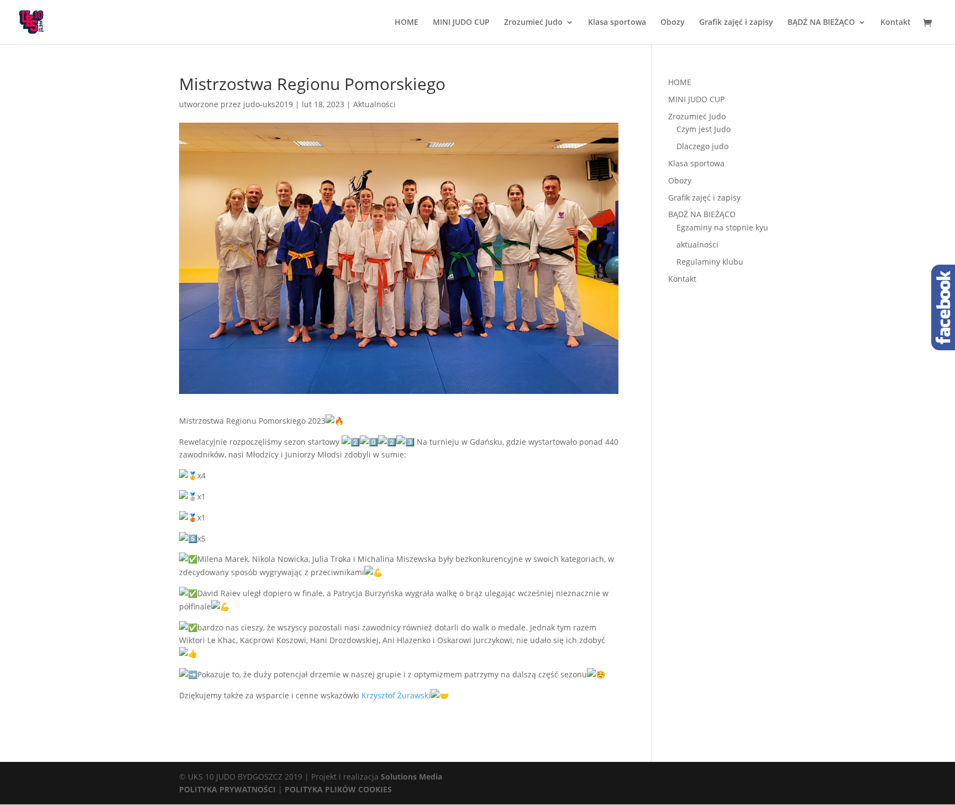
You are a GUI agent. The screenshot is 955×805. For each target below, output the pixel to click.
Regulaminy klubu (709, 261)
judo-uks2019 (268, 104)
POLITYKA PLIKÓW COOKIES (338, 789)
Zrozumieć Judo (533, 22)
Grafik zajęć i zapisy (736, 22)
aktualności (697, 244)
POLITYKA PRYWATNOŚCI (227, 789)
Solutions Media (411, 776)
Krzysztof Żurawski (396, 695)
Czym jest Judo (703, 129)
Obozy (672, 22)
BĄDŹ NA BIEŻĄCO (821, 22)
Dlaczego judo (702, 146)
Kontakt (895, 22)
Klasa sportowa (617, 22)
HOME (406, 22)
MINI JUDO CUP (461, 22)
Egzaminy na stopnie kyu (722, 227)
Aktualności (374, 104)
